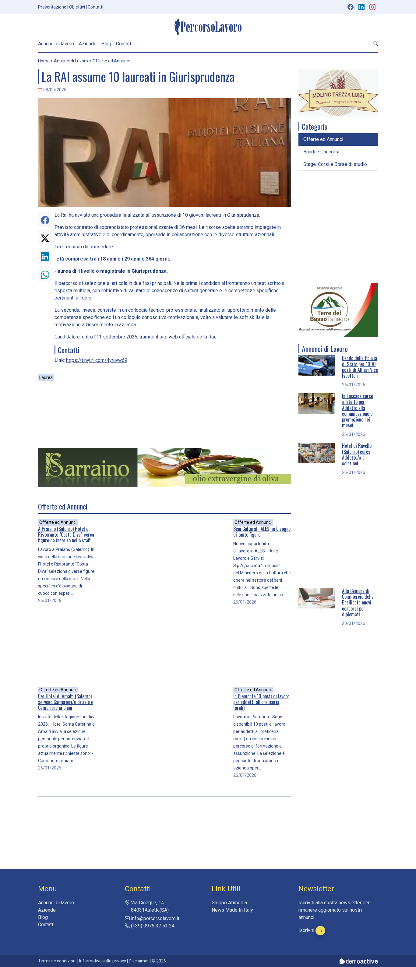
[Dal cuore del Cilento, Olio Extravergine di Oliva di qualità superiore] (164, 467)
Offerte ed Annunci (57, 522)
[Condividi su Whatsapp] (45, 274)
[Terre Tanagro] (338, 309)
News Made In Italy (232, 910)
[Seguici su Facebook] (350, 7)
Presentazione (52, 7)
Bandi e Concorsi (321, 152)
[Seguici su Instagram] (373, 7)
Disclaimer (139, 960)
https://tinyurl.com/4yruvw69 (96, 360)
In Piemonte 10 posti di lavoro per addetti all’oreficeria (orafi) (261, 701)
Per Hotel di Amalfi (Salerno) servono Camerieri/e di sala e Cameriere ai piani (65, 701)
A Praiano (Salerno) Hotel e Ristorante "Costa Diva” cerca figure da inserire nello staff (66, 534)
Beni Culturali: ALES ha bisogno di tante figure (262, 531)
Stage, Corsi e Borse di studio (335, 164)
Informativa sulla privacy (102, 960)
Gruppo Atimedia (229, 903)
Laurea (46, 377)
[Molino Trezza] (338, 93)
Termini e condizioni (57, 960)
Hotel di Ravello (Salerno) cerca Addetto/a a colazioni (357, 454)
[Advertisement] (164, 414)
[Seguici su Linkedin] (362, 7)
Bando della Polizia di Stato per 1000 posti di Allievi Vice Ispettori (360, 366)
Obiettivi (77, 7)
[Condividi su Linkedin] (45, 256)
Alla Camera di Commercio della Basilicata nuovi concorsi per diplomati (358, 602)
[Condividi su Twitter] (45, 238)
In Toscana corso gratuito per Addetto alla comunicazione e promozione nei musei (357, 410)
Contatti (95, 7)
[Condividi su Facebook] (45, 219)
